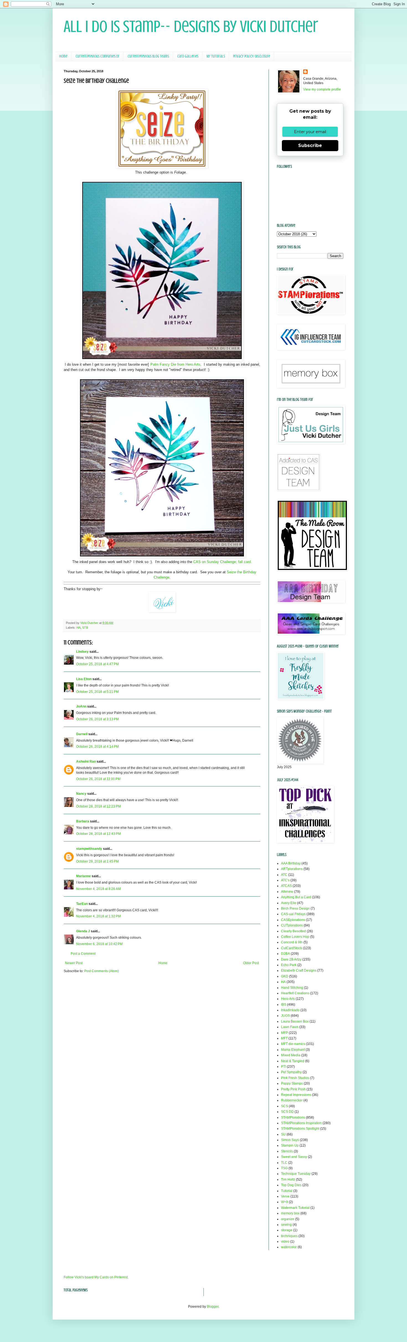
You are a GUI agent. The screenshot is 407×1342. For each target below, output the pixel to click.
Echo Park (289, 965)
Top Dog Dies (291, 1185)
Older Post (251, 963)
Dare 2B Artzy (291, 959)
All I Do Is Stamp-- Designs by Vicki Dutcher (191, 26)
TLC (284, 1163)
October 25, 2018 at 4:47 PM (97, 664)
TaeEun (82, 904)
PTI (283, 1067)
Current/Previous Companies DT (97, 56)
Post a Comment (83, 954)
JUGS (285, 1016)
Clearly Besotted (293, 931)
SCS (284, 1106)
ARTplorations (292, 869)
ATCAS (286, 886)
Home (63, 56)
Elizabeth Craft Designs (298, 970)
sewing (286, 1225)
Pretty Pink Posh (293, 1089)
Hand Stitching (292, 988)
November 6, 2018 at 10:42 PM (99, 944)
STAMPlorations (293, 1117)
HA (78, 627)
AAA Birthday (291, 863)
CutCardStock (291, 948)
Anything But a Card (296, 897)
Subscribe (310, 145)
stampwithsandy (89, 849)
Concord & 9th (292, 942)
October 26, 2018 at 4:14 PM (97, 747)
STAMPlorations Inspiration (301, 1123)
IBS (283, 1004)
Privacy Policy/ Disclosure (251, 56)
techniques (289, 1236)
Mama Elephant (293, 1050)
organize (287, 1219)
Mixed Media (290, 1055)
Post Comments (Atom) (101, 971)
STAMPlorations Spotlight (300, 1129)
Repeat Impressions (296, 1095)
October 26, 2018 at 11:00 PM (98, 779)
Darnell (81, 734)
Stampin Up (290, 1145)
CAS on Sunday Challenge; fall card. (222, 562)
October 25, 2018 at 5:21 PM (97, 692)
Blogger (212, 1307)
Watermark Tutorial (295, 1208)
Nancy (81, 794)
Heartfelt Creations (295, 993)
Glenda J (83, 931)
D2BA (285, 954)
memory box (290, 1213)
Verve (285, 1196)
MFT (284, 1038)
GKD (284, 976)
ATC (284, 875)
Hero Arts (288, 999)
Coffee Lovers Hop (295, 937)
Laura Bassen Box (295, 1021)
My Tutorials (216, 56)
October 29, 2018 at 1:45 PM (97, 861)
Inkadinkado (290, 1010)
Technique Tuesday (296, 1174)
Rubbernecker (292, 1100)
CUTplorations (292, 925)
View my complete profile (322, 89)
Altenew (287, 892)
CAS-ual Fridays (293, 914)
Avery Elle (288, 903)
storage (286, 1230)
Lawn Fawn (289, 1027)
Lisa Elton (84, 679)
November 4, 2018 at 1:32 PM (98, 916)
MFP (284, 1033)
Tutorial (286, 1191)
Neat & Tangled (292, 1061)
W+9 (284, 1202)
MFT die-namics (293, 1044)
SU (283, 1134)
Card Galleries (187, 56)
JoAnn (81, 706)
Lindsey (82, 652)
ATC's (285, 880)
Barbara (82, 821)
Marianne (83, 876)
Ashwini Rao (86, 761)
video (285, 1241)
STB (85, 627)
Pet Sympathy (291, 1072)
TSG (284, 1168)
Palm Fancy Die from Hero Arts (175, 364)
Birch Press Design (295, 908)
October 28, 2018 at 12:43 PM (98, 834)
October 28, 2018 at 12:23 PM (98, 806)
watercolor (289, 1247)
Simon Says (290, 1140)
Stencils (287, 1151)
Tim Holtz (288, 1179)
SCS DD (287, 1112)
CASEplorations (293, 920)
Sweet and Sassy (294, 1157)
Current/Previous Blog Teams (148, 56)
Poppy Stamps (292, 1083)
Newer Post (74, 963)
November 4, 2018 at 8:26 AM (98, 889)
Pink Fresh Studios (295, 1078)
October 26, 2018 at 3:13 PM (97, 719)
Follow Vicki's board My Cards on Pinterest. (96, 1277)
